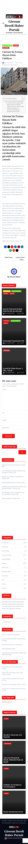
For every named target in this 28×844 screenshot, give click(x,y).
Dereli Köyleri (5, 551)
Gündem (16, 45)
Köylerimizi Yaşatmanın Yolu (13, 341)
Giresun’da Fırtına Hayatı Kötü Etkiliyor (14, 101)
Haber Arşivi (5, 567)
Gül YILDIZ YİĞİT (10, 313)
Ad (3, 412)
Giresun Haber (6, 65)
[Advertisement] (14, 518)
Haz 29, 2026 (20, 313)
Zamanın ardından (6, 498)
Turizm (4, 584)
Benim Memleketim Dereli (8, 482)
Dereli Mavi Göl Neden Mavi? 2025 (11, 684)
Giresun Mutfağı (6, 559)
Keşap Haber (14, 65)
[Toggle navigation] (3, 23)
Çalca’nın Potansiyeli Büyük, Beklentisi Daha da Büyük (13, 760)
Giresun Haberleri (7, 45)
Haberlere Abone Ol (7, 702)
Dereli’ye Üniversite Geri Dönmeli (11, 465)
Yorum (4, 389)
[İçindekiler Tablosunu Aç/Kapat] (22, 98)
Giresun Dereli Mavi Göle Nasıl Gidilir (12, 667)
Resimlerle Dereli (6, 571)
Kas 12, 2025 (20, 372)
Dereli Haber (10, 62)
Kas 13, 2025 (20, 343)
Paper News (15, 823)
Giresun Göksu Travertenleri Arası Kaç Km (13, 678)
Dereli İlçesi (6, 320)
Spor (3, 580)
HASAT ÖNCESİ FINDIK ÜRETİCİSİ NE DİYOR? (12, 310)
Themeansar (23, 823)
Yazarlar (12, 293)
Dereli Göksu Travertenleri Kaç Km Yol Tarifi (13, 688)
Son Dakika (6, 47)
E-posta (4, 420)
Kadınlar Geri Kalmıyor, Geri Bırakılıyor (12, 476)
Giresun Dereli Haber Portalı (14, 26)
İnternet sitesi (5, 427)
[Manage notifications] (5, 838)
